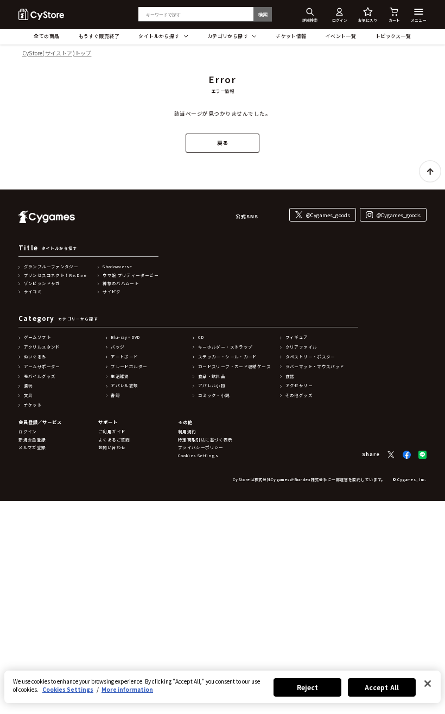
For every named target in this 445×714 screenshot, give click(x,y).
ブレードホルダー (129, 366)
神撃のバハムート (121, 283)
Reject (308, 687)
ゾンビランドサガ (42, 283)
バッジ (117, 347)
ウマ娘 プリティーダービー (130, 275)
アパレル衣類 (124, 385)
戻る (222, 143)
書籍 (115, 395)
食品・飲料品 (211, 376)
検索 (263, 14)
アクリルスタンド (42, 347)
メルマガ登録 (32, 447)
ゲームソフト (37, 337)
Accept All (382, 687)
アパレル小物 (211, 385)
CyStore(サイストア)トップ (56, 53)
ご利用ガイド (111, 431)
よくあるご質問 (114, 440)
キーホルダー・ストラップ (225, 347)
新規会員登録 (32, 440)
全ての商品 (46, 36)
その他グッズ (299, 395)
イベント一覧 (341, 36)
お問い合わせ (111, 447)
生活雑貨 (120, 376)
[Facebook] (407, 455)
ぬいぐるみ (35, 356)
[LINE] (422, 455)
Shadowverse (117, 266)
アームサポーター (42, 366)
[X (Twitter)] (391, 455)
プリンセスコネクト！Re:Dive (55, 275)
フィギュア (296, 337)
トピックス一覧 (393, 36)
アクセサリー (299, 385)
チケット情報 (291, 36)
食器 (290, 376)
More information (127, 689)
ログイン (27, 431)
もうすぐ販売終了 (99, 36)
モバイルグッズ (40, 376)
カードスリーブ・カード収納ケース (234, 366)
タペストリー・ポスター (310, 356)
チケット (33, 405)
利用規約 (187, 431)
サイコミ (33, 291)
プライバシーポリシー (201, 447)
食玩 (28, 385)
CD (201, 337)
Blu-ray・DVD (125, 337)
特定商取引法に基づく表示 (205, 440)
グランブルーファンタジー (51, 266)
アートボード (124, 356)
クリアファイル (301, 347)
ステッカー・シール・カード (227, 356)
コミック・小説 (214, 395)
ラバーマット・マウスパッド (315, 366)
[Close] (428, 684)
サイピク (112, 291)
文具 (28, 395)
